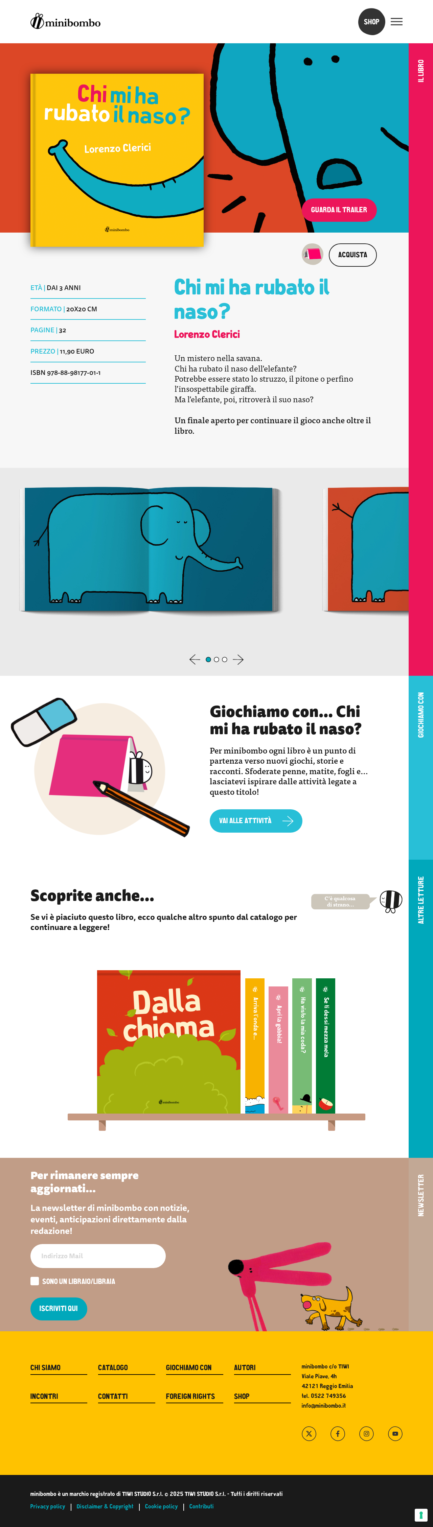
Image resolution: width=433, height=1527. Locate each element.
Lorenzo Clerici (207, 335)
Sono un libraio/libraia (78, 1282)
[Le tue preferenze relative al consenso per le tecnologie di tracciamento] (421, 1515)
